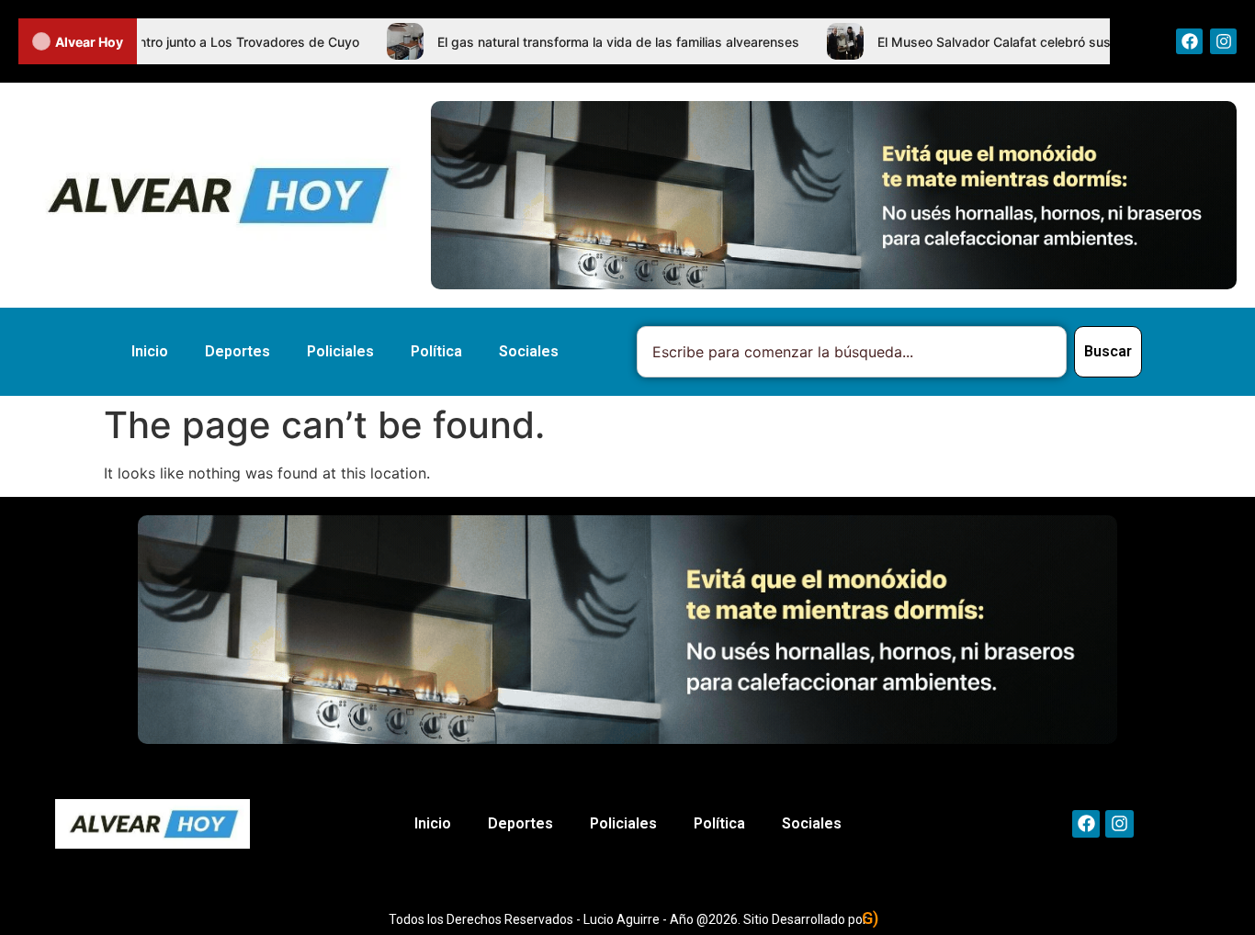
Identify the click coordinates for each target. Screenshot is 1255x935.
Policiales (340, 351)
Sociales (529, 351)
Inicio (149, 351)
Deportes (237, 351)
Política (436, 351)
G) (870, 918)
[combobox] (852, 351)
